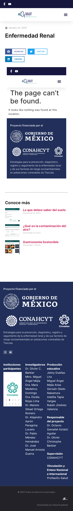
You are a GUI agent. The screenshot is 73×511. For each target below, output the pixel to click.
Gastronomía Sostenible (41, 242)
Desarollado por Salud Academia (52, 505)
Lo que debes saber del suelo (44, 210)
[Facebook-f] (5, 352)
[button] (66, 14)
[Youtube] (10, 352)
